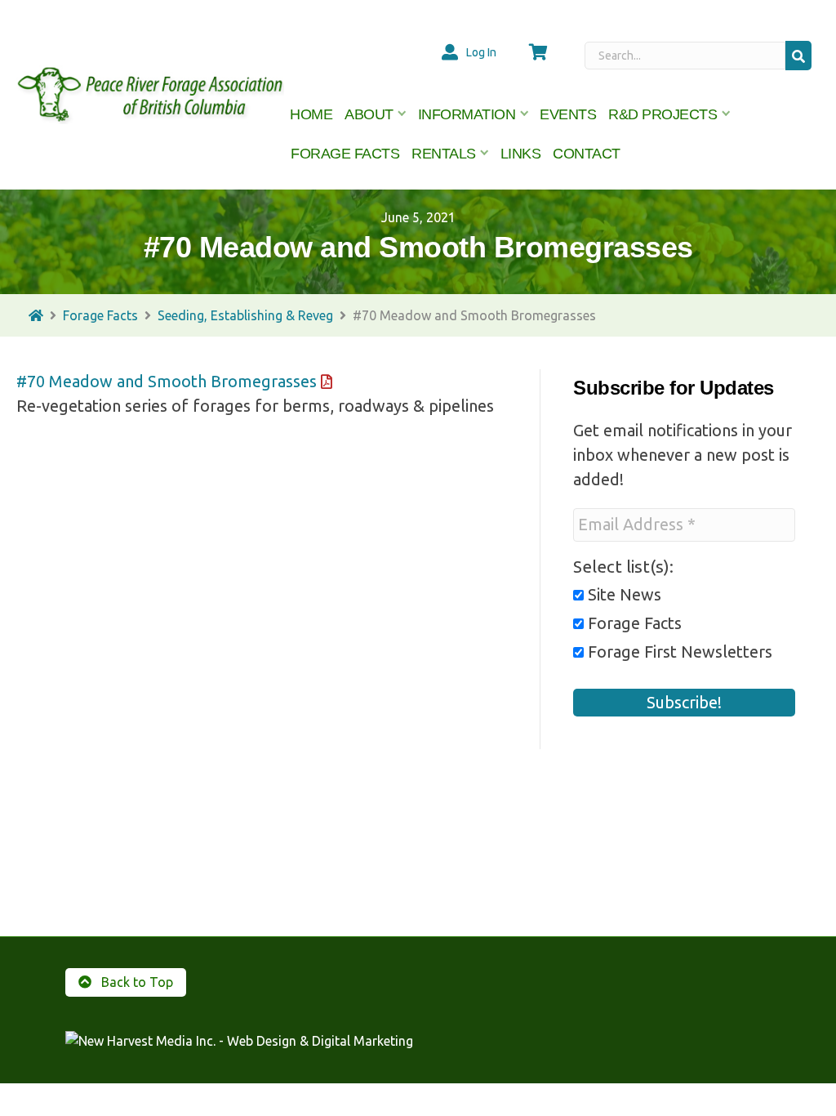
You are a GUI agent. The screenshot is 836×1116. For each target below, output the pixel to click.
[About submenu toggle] (402, 114)
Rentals (443, 153)
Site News (622, 595)
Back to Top (135, 982)
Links (520, 153)
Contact (586, 153)
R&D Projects (662, 114)
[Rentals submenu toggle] (485, 153)
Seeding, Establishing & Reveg (245, 315)
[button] (798, 55)
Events (568, 114)
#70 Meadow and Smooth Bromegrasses (166, 381)
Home (311, 114)
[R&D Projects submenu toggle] (726, 114)
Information (467, 114)
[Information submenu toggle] (524, 114)
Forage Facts (345, 153)
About (369, 114)
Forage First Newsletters (678, 652)
